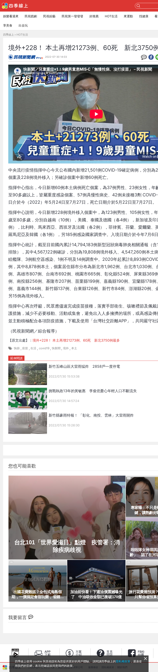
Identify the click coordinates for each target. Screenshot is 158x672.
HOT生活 (111, 16)
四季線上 (8, 34)
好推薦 (94, 16)
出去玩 (23, 25)
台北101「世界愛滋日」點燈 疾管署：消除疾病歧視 (67, 546)
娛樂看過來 (10, 16)
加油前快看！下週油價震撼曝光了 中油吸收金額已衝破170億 (96, 594)
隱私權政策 (123, 661)
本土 (74, 348)
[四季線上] (15, 5)
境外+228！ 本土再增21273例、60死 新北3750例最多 (76, 340)
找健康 (143, 16)
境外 (66, 348)
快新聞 (56, 348)
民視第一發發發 (72, 16)
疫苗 (25, 348)
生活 (33, 348)
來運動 (128, 16)
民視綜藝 (49, 16)
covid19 (44, 348)
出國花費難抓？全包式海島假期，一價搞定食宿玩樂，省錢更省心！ (38, 594)
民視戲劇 (31, 16)
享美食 (7, 25)
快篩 (17, 348)
